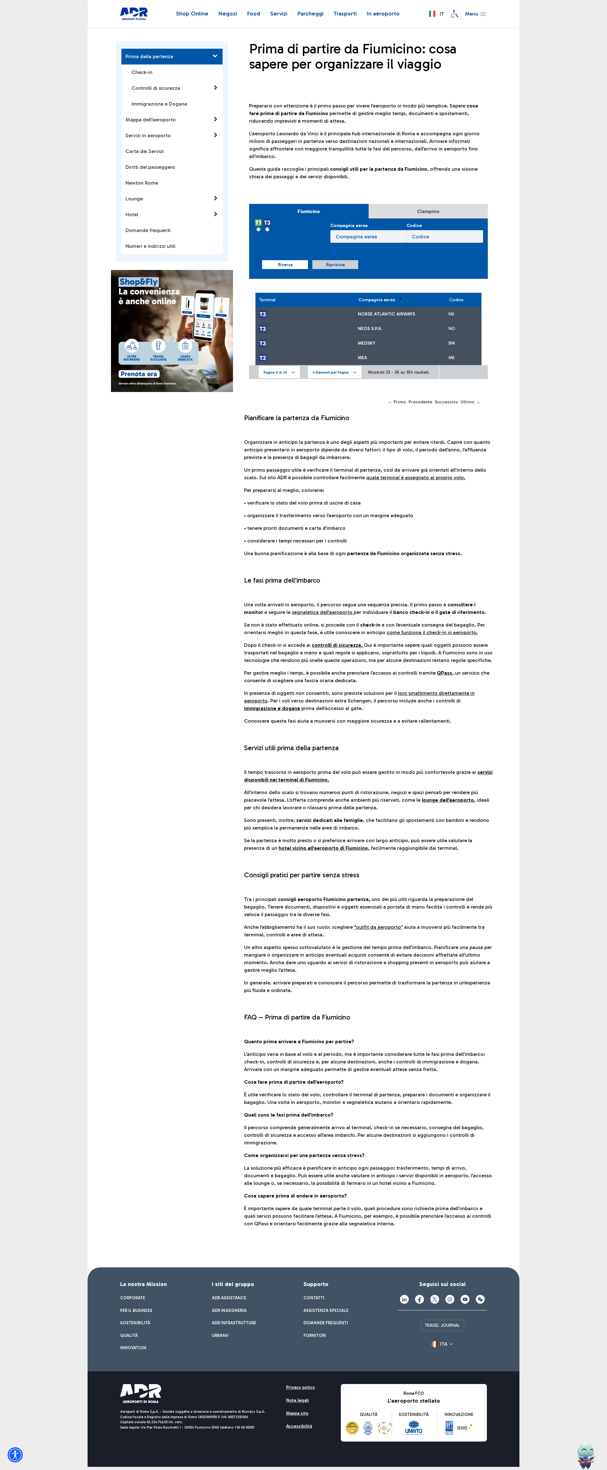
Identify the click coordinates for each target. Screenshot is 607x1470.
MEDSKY (366, 343)
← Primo (397, 402)
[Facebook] (419, 1299)
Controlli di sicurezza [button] (156, 88)
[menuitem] (132, 1298)
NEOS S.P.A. (370, 328)
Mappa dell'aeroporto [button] (151, 120)
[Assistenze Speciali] (454, 14)
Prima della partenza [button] (149, 56)
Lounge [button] (134, 199)
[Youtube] (465, 1299)
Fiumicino (308, 211)
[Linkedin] (404, 1299)
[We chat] (480, 1299)
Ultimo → (470, 402)
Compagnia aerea (349, 225)
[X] (434, 1299)
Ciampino (428, 211)
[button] (436, 14)
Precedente (420, 402)
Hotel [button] (132, 214)
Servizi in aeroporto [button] (148, 135)
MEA (362, 357)
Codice (414, 225)
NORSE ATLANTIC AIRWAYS (386, 314)
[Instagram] (449, 1299)
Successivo (446, 402)
